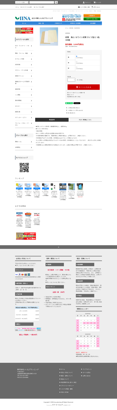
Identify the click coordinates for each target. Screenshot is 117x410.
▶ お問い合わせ (85, 375)
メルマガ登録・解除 (85, 7)
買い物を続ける (71, 113)
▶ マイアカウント (86, 369)
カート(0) (98, 2)
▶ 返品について (64, 379)
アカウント (88, 2)
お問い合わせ (96, 7)
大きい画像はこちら (85, 119)
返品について (70, 94)
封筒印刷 (71, 28)
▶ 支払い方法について (66, 372)
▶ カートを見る (85, 372)
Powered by (49, 405)
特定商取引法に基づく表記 (73, 96)
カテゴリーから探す (27, 7)
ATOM (66, 392)
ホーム (17, 7)
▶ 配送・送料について (66, 375)
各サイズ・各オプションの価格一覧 (76, 92)
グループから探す (39, 7)
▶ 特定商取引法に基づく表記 (67, 382)
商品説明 (52, 119)
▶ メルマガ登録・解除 (66, 389)
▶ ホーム (62, 369)
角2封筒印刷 (77, 28)
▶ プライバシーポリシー (66, 385)
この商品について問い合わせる (75, 110)
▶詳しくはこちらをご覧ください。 (25, 265)
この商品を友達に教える (74, 107)
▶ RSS (61, 392)
